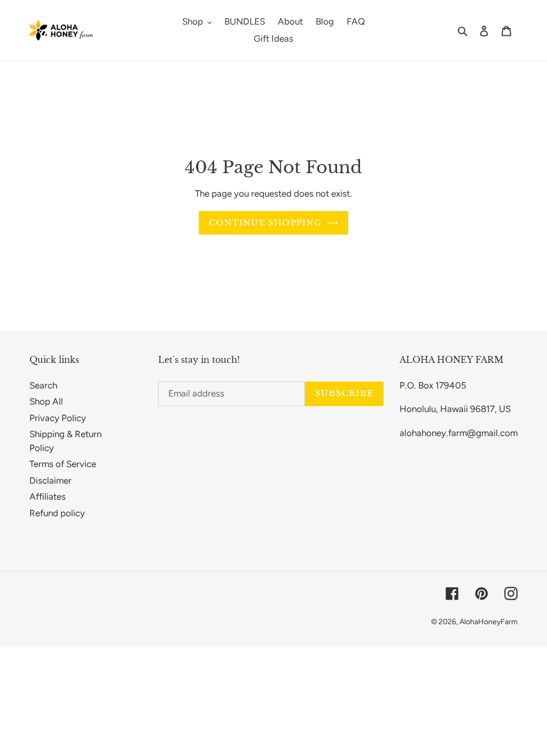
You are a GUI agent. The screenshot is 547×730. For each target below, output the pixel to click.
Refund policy (57, 513)
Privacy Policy (57, 418)
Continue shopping (265, 223)
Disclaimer (50, 480)
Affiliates (47, 496)
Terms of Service (62, 464)
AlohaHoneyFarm (488, 621)
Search (43, 385)
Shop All (46, 401)
